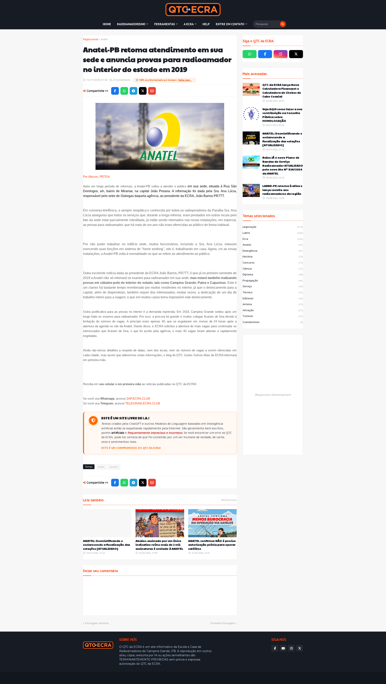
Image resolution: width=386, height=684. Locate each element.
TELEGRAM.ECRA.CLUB (142, 403)
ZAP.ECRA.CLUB (138, 398)
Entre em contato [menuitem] (230, 24)
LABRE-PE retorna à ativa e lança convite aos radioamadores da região (282, 190)
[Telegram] (133, 91)
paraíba (114, 466)
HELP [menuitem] (206, 24)
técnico (273, 292)
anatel (104, 39)
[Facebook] (115, 91)
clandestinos (273, 322)
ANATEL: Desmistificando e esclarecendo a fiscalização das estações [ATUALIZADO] (106, 545)
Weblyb (152, 678)
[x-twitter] (296, 54)
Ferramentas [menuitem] (164, 24)
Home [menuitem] (107, 24)
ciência (273, 268)
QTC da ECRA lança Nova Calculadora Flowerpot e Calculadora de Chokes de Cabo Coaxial (281, 90)
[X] (143, 91)
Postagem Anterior (97, 623)
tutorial (273, 316)
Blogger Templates (112, 678)
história (273, 256)
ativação (273, 310)
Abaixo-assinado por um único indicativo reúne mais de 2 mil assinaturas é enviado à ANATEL (159, 545)
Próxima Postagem (223, 623)
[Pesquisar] (282, 24)
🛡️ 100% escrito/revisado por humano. (164, 80)
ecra (273, 239)
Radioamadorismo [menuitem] (131, 24)
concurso (273, 262)
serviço (273, 286)
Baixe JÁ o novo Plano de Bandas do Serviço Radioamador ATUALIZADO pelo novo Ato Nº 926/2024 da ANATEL (282, 165)
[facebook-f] (265, 54)
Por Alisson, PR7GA (96, 176)
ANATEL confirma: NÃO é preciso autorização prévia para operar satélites (212, 545)
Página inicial (90, 39)
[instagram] (280, 54)
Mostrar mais (229, 499)
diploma (273, 274)
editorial (273, 298)
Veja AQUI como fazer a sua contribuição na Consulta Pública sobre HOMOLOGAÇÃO (282, 115)
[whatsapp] (250, 54)
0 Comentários (121, 79)
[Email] (152, 91)
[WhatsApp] (124, 91)
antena (273, 304)
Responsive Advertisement (273, 395)
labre (273, 233)
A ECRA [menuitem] (189, 24)
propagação (273, 280)
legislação (273, 227)
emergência (273, 250)
